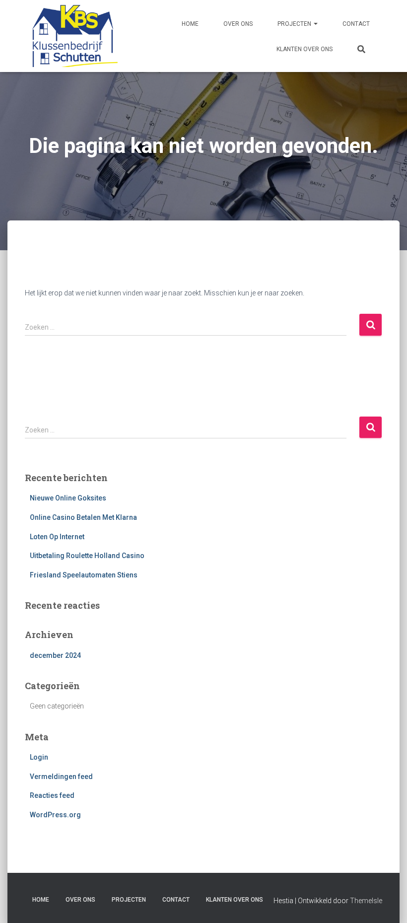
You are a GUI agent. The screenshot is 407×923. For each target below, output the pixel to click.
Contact (356, 23)
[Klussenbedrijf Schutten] (71, 36)
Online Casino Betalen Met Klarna (83, 517)
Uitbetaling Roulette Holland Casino (87, 556)
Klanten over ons (304, 49)
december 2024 (55, 655)
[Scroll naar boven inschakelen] (387, 903)
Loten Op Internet (57, 537)
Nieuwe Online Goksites (68, 498)
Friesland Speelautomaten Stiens (83, 575)
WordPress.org (55, 815)
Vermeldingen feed (61, 777)
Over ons (238, 23)
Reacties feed (52, 795)
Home (190, 23)
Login (39, 757)
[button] (315, 23)
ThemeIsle (366, 901)
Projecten (295, 23)
